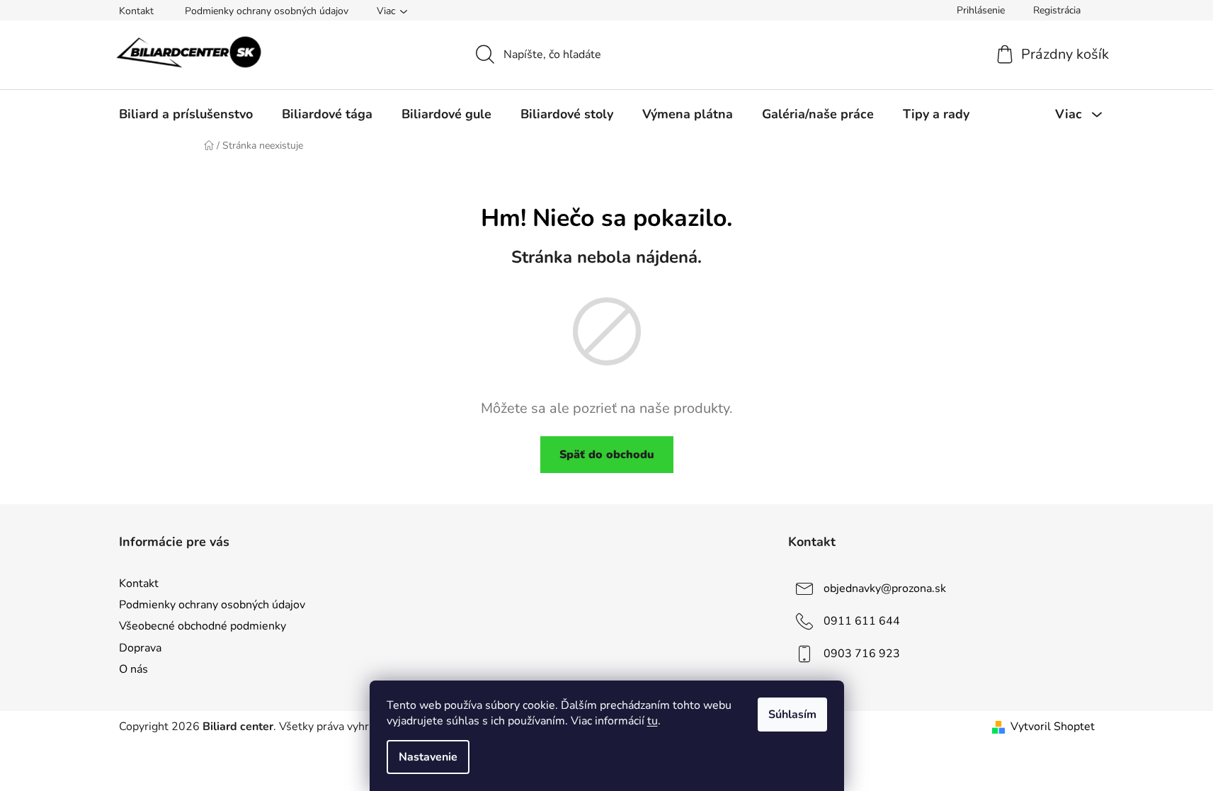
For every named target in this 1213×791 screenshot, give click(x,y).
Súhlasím (792, 714)
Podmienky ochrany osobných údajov (266, 11)
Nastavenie (428, 757)
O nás (133, 669)
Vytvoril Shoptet (1052, 726)
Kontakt (136, 11)
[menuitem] (186, 114)
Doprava (140, 648)
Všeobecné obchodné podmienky (202, 626)
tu (652, 721)
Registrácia (1057, 10)
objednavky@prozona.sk (885, 588)
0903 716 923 (862, 653)
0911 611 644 (862, 621)
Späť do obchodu (606, 454)
